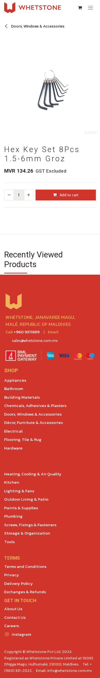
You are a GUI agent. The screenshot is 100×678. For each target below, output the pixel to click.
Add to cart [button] (68, 194)
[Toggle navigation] (90, 7)
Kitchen (11, 482)
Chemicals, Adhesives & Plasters (35, 405)
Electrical (13, 431)
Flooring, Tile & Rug (22, 439)
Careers (11, 625)
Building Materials (22, 397)
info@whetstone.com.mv (69, 671)
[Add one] (28, 195)
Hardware (13, 448)
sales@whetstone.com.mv (35, 340)
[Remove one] (8, 195)
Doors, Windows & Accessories (37, 26)
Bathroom (13, 388)
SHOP (11, 370)
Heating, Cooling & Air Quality (32, 474)
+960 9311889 (26, 332)
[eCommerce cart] (80, 8)
